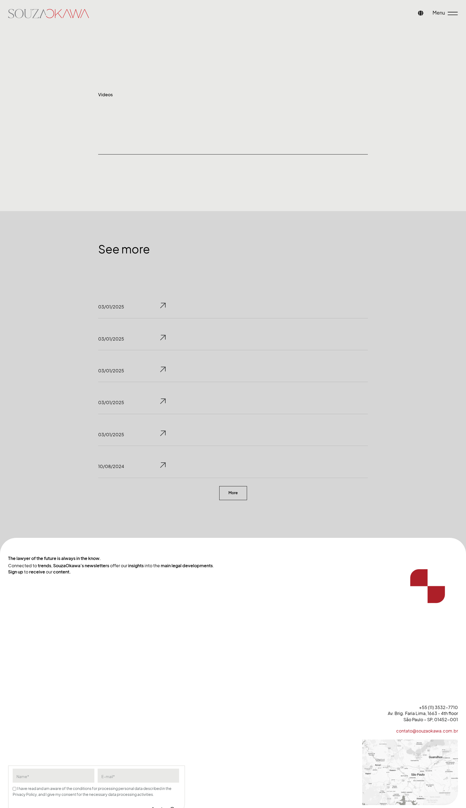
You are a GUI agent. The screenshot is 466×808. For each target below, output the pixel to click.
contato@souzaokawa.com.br (427, 731)
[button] (233, 493)
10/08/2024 (111, 466)
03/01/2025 (111, 307)
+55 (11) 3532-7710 (438, 707)
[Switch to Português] (420, 13)
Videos (105, 94)
